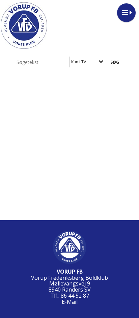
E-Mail (70, 301)
